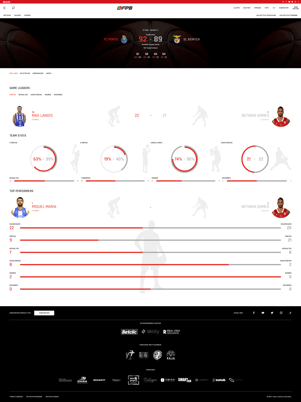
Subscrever (44, 313)
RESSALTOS (23, 94)
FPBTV (267, 8)
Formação (257, 8)
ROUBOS (48, 94)
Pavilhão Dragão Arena (150, 44)
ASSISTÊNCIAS (36, 94)
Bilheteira (246, 8)
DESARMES (58, 94)
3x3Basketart (284, 8)
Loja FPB (237, 8)
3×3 (274, 8)
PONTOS (13, 94)
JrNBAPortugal (296, 8)
